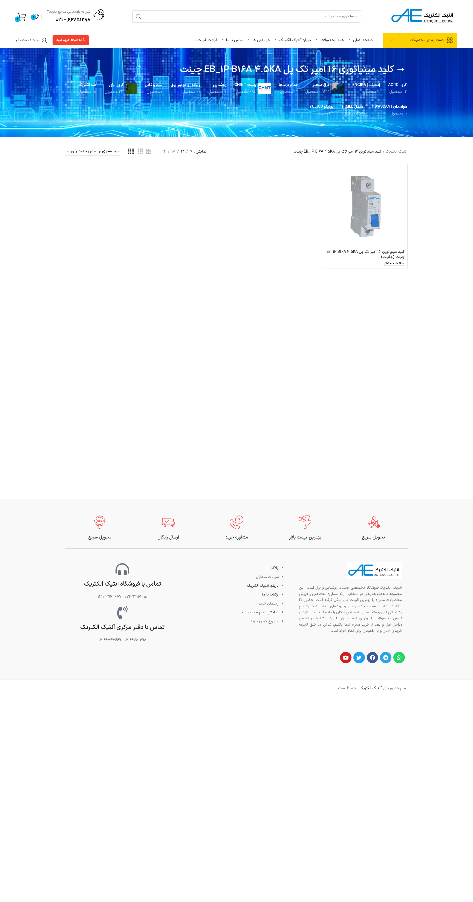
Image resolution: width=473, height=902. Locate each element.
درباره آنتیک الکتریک (263, 586)
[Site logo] (423, 16)
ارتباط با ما (270, 594)
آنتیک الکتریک (396, 151)
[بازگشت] (401, 69)
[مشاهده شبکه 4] (131, 151)
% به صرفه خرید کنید (70, 40)
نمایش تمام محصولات (260, 612)
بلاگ (275, 568)
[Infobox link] (373, 528)
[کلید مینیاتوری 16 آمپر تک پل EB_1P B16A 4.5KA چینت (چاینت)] (365, 207)
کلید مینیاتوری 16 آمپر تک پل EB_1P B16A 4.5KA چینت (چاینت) (366, 254)
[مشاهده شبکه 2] (148, 151)
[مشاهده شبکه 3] (140, 151)
